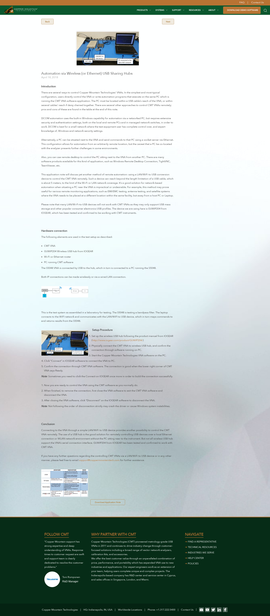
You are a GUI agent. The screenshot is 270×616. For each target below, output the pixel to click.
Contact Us (187, 609)
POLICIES (193, 563)
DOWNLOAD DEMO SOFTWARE (242, 10)
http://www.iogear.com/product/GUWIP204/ (117, 340)
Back (47, 21)
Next (168, 21)
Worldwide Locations (130, 609)
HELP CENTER (196, 558)
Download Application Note (107, 502)
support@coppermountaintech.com (99, 460)
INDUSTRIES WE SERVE (201, 552)
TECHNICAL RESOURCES (202, 547)
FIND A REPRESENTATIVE (202, 541)
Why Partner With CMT (113, 534)
